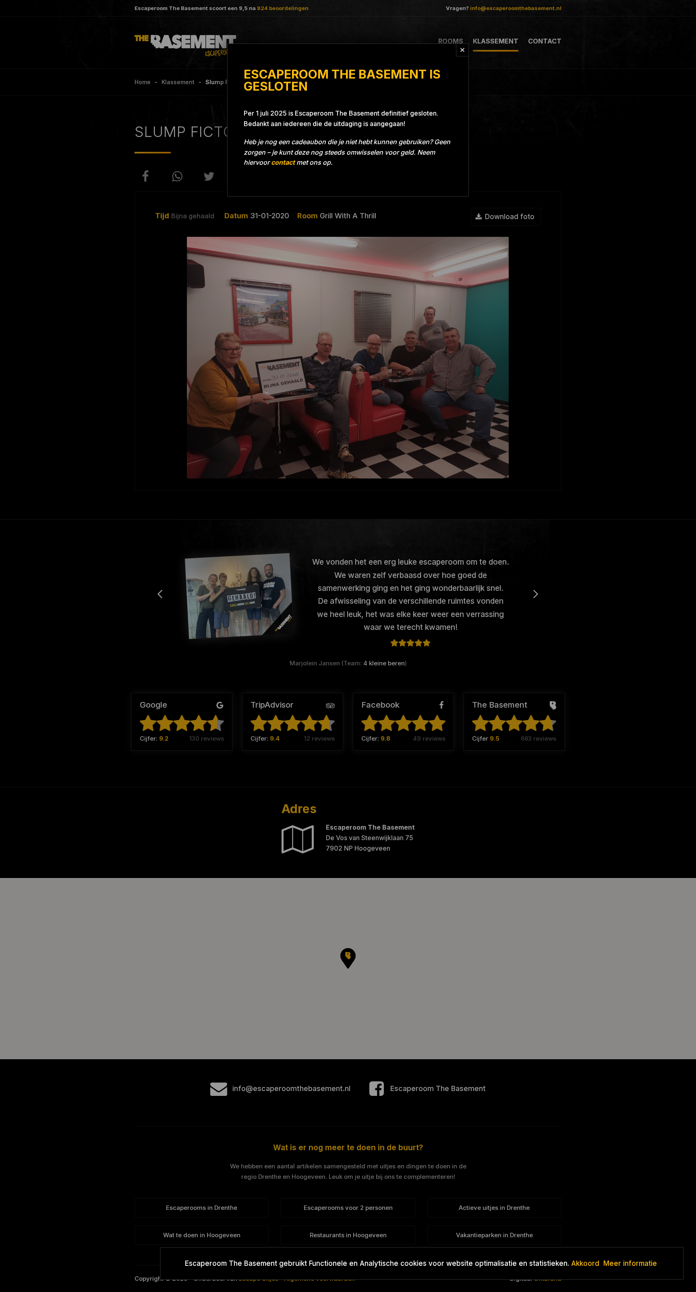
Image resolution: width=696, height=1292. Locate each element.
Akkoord (585, 1263)
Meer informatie (630, 1263)
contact (283, 162)
